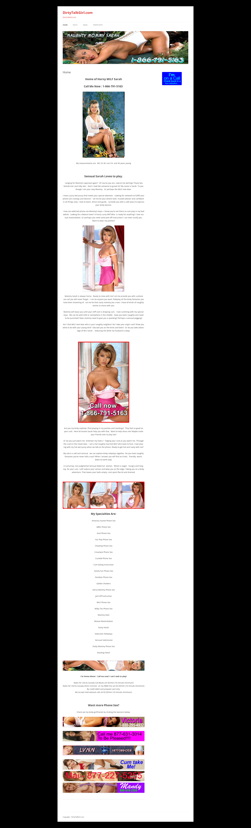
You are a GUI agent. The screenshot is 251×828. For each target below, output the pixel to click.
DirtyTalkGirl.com (78, 12)
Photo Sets (98, 25)
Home (65, 25)
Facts (75, 25)
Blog (85, 25)
